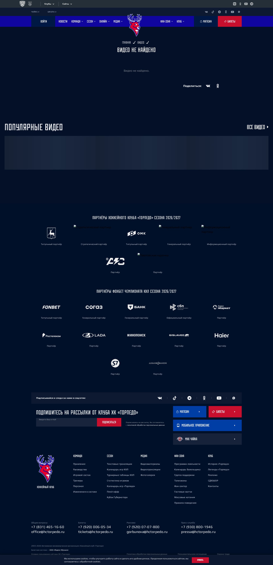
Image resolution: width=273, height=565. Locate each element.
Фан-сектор (180, 486)
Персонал (78, 486)
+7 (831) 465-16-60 (47, 527)
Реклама (212, 475)
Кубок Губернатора (117, 497)
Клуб (210, 456)
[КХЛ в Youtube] (246, 4)
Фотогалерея (148, 475)
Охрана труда (223, 554)
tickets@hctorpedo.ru (95, 532)
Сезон (110, 456)
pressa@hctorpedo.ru (198, 532)
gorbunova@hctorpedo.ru (147, 532)
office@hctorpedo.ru (48, 532)
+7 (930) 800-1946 (197, 527)
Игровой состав (81, 475)
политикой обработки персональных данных (146, 425)
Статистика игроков (118, 480)
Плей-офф (113, 491)
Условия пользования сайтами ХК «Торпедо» (50, 554)
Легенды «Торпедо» (218, 469)
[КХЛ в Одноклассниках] (240, 4)
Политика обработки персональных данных (147, 554)
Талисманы (180, 480)
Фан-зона (179, 456)
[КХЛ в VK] (234, 4)
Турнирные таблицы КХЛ (120, 475)
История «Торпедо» (218, 464)
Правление (79, 464)
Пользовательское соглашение (192, 554)
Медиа (144, 456)
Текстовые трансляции (119, 464)
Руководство (80, 469)
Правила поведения (185, 502)
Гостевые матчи (183, 491)
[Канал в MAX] (239, 12)
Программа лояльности (187, 464)
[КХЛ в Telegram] (252, 4)
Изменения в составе (85, 491)
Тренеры (78, 480)
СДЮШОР (213, 480)
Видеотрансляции (150, 469)
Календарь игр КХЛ (117, 469)
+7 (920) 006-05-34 (94, 527)
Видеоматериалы (150, 464)
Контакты (213, 486)
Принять (200, 560)
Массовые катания (184, 497)
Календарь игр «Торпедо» (121, 486)
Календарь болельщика (187, 469)
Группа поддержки (184, 475)
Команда (77, 456)
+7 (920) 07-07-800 (143, 527)
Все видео (256, 127)
